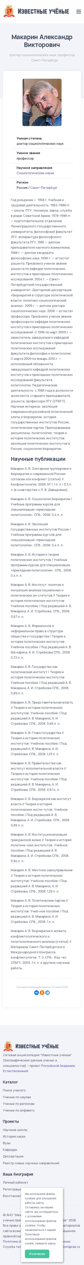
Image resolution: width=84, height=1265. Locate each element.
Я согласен (37, 1254)
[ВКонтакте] (36, 992)
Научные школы (15, 1130)
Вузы (6, 1143)
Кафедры (10, 1150)
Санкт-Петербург (43, 187)
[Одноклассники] (42, 992)
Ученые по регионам (19, 1104)
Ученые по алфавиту (19, 1110)
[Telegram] (47, 992)
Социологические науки (35, 173)
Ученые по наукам (17, 1097)
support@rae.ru (68, 1247)
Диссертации (13, 1156)
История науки (14, 1136)
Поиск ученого (14, 1090)
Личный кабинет (15, 1182)
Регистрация (13, 1189)
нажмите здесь (45, 1243)
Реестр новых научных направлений (31, 1163)
